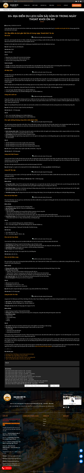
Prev (35, 385)
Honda (44, 419)
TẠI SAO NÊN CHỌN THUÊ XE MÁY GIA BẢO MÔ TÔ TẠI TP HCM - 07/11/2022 (23, 376)
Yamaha (44, 421)
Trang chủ (27, 5)
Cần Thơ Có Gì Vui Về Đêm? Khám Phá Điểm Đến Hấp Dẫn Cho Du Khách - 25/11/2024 (24, 382)
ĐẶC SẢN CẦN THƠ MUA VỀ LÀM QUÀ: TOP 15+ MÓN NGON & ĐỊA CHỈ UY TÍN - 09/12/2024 (26, 381)
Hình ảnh (51, 5)
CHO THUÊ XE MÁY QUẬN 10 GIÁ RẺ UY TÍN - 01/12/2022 (18, 375)
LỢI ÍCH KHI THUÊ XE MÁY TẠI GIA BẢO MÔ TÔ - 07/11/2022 (19, 378)
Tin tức (59, 5)
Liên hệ (66, 5)
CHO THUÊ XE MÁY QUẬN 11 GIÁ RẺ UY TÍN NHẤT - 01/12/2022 (20, 373)
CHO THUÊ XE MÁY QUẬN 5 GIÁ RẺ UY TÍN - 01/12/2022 (18, 370)
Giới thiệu (35, 5)
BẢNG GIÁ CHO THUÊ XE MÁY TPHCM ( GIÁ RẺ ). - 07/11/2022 (19, 379)
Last (58, 385)
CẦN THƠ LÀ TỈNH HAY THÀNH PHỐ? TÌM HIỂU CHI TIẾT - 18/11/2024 (21, 383)
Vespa (44, 423)
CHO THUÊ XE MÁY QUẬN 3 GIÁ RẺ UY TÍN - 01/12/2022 (18, 372)
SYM (44, 425)
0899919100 (8, 468)
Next (54, 385)
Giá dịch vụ (43, 5)
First (32, 385)
